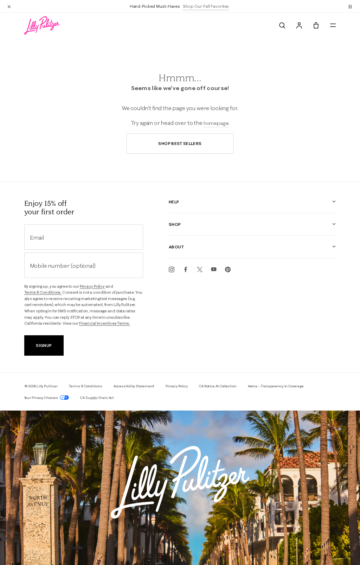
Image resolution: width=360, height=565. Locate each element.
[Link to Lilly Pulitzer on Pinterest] (228, 269)
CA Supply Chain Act (97, 397)
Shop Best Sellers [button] (179, 143)
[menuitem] (282, 25)
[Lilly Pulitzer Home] (41, 25)
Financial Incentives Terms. (104, 323)
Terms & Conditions (85, 386)
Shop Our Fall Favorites (206, 6)
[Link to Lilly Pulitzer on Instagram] (172, 269)
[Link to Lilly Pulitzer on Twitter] (200, 269)
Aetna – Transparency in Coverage (276, 386)
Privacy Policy (92, 286)
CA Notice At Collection (218, 386)
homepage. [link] (217, 123)
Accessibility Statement (134, 386)
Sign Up (44, 345)
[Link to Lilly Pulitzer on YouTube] (214, 269)
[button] (350, 6)
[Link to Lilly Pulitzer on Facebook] (186, 269)
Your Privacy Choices (41, 397)
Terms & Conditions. (43, 292)
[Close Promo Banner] (9, 6)
